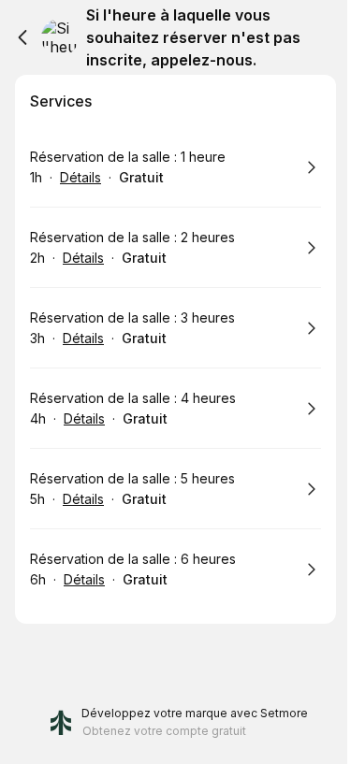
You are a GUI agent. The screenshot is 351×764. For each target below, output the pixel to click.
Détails (80, 177)
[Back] (22, 37)
